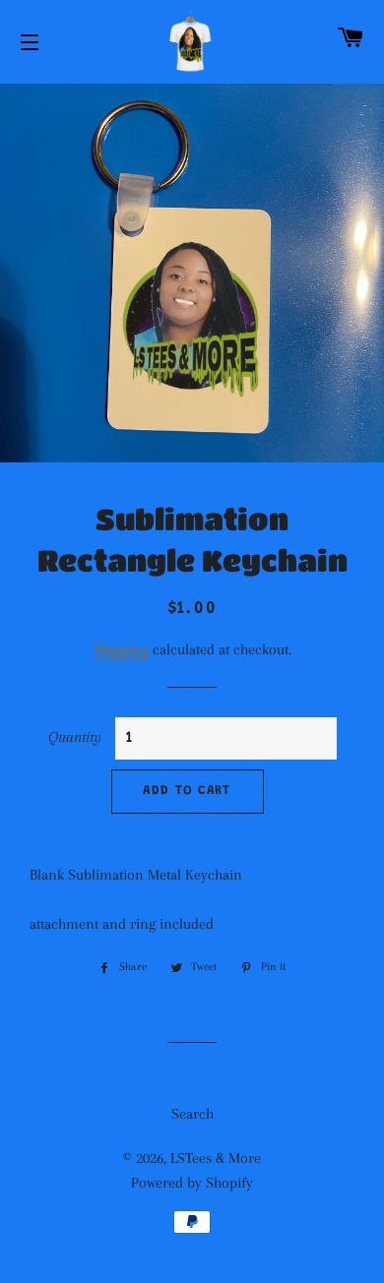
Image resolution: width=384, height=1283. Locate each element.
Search (192, 1114)
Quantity (74, 737)
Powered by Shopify (192, 1182)
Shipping (121, 649)
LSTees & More (215, 1158)
